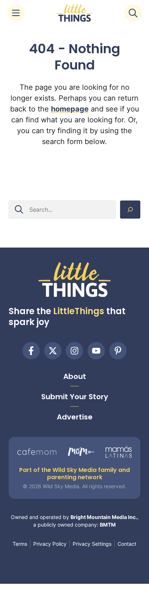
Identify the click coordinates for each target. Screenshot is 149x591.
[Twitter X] (52, 350)
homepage (70, 109)
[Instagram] (74, 350)
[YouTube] (96, 350)
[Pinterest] (118, 350)
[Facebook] (31, 350)
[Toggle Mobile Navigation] (16, 13)
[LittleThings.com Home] (74, 13)
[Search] (130, 209)
